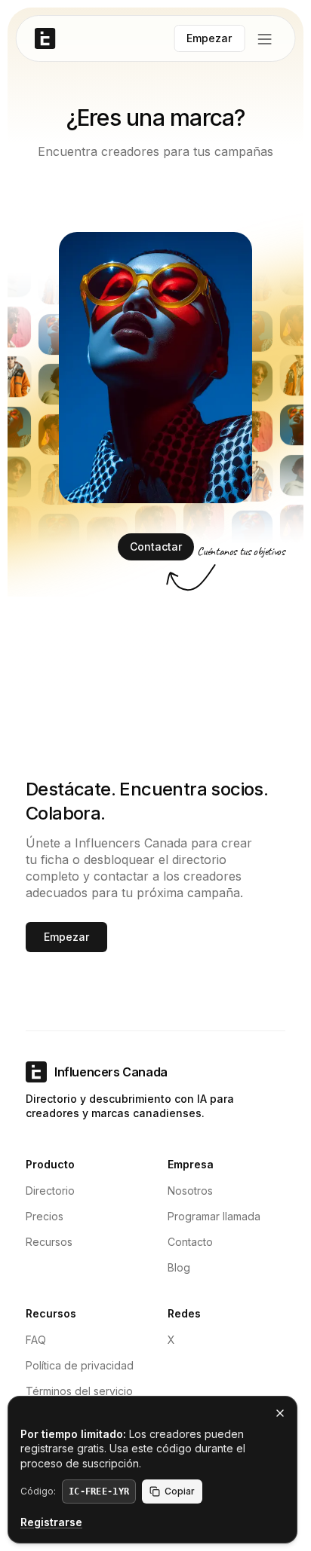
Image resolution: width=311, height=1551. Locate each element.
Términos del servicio (79, 1391)
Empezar (66, 936)
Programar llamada (214, 1216)
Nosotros (190, 1190)
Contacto (190, 1241)
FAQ (36, 1339)
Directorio (50, 1190)
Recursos (49, 1241)
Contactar (156, 546)
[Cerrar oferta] (280, 1413)
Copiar (180, 1491)
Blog (179, 1267)
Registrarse (51, 1522)
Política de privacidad (80, 1365)
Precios (44, 1216)
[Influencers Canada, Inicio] (45, 38)
